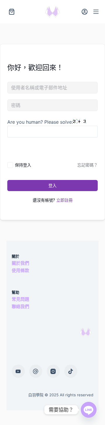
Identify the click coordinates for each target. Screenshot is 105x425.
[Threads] (35, 371)
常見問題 (20, 299)
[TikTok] (70, 371)
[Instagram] (53, 371)
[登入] (85, 12)
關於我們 (20, 263)
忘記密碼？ (87, 164)
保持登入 (23, 164)
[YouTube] (18, 371)
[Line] (89, 410)
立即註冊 (64, 200)
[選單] (96, 11)
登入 (52, 185)
